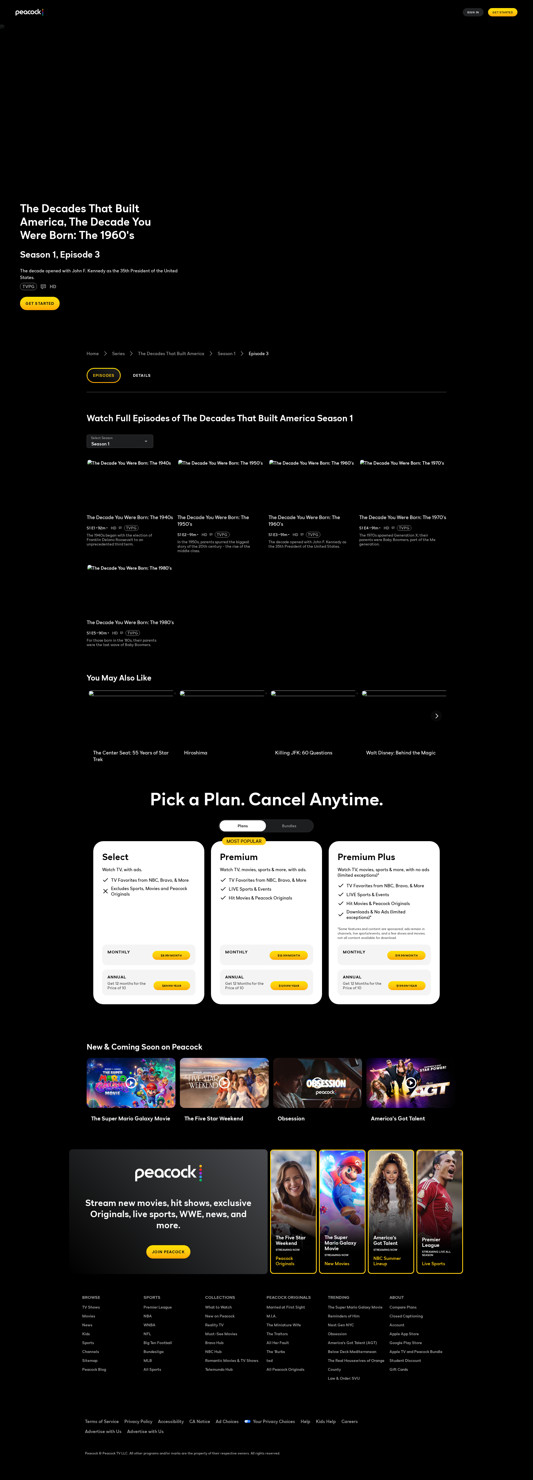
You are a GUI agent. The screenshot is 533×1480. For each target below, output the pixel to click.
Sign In (473, 12)
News (87, 1324)
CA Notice (199, 1421)
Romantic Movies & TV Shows (231, 1360)
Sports (88, 1342)
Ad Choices (227, 1421)
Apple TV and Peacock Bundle (416, 1351)
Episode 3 (258, 353)
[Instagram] (440, 1417)
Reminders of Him (343, 1316)
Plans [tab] (243, 825)
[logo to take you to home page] (29, 12)
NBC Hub (213, 1351)
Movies (88, 1316)
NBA (148, 1316)
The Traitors (277, 1333)
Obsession (337, 1333)
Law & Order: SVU (344, 1378)
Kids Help (326, 1421)
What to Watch (218, 1307)
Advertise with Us (103, 1431)
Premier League (158, 1307)
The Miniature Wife (283, 1324)
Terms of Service (102, 1421)
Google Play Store (405, 1342)
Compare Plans (403, 1307)
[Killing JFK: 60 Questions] (314, 718)
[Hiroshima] (223, 718)
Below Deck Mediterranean (352, 1351)
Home (93, 353)
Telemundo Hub (219, 1369)
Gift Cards (398, 1369)
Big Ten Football (158, 1342)
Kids (86, 1333)
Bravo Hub (214, 1342)
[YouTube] (425, 1417)
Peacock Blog (94, 1369)
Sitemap (89, 1360)
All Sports (152, 1369)
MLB (148, 1360)
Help (305, 1421)
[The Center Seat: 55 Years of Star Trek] (132, 718)
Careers (349, 1421)
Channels (90, 1351)
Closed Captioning (406, 1316)
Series (118, 353)
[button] (131, 1083)
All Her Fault (277, 1342)
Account (396, 1324)
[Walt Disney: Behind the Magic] (405, 718)
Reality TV (214, 1324)
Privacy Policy (138, 1421)
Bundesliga (154, 1351)
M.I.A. (271, 1316)
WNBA (149, 1324)
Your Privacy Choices (274, 1421)
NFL (147, 1333)
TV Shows (91, 1307)
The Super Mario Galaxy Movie (355, 1307)
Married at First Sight (285, 1307)
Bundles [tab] (289, 825)
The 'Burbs (275, 1351)
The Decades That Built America (171, 353)
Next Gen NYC (341, 1324)
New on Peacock (220, 1316)
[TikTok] (411, 1417)
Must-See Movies (221, 1333)
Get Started (502, 12)
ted (269, 1360)
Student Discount (405, 1360)
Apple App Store (404, 1333)
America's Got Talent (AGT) (352, 1342)
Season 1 (226, 353)
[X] (397, 1433)
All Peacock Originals (285, 1369)
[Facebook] (397, 1417)
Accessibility (171, 1421)
